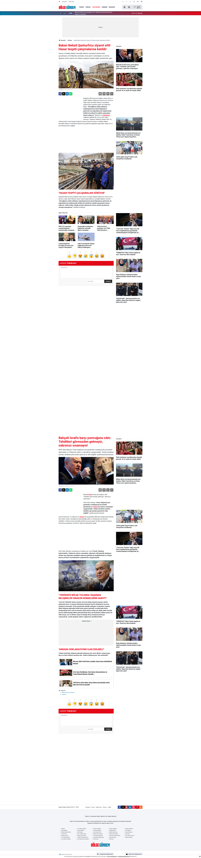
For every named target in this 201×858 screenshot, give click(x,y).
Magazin (112, 7)
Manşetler (64, 1)
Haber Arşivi (71, 1)
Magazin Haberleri (129, 828)
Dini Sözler (127, 833)
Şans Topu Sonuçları (81, 833)
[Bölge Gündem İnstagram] (130, 1)
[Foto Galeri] (141, 1)
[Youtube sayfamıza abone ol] (126, 807)
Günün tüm (137, 13)
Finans (81, 7)
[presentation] (60, 13)
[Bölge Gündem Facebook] (127, 1)
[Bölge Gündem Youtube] (134, 1)
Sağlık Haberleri (112, 830)
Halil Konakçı (80, 832)
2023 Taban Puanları (129, 835)
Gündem (104, 7)
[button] (104, 93)
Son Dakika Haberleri (81, 828)
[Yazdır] (100, 93)
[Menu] (124, 7)
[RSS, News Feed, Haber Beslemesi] (140, 807)
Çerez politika (110, 856)
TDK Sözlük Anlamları (98, 835)
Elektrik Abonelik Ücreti (66, 832)
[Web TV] (138, 1)
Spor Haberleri (64, 830)
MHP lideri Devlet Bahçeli (68, 692)
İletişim (105, 807)
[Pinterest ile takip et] (137, 807)
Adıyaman (106, 115)
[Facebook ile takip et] (119, 807)
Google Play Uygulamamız (106, 854)
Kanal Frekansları (129, 832)
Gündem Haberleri (113, 828)
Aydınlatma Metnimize (124, 856)
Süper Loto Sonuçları (113, 833)
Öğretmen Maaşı (128, 837)
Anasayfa (63, 40)
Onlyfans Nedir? (64, 835)
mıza (115, 856)
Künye (93, 807)
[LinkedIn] (67, 93)
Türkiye (95, 507)
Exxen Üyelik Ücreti (97, 832)
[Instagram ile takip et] (133, 807)
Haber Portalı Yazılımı (66, 854)
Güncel (88, 7)
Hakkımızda (99, 807)
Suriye (82, 517)
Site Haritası (95, 839)
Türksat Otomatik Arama (82, 837)
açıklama (64, 694)
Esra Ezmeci (64, 833)
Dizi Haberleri (128, 830)
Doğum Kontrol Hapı (81, 835)
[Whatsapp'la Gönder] (70, 93)
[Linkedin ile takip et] (130, 807)
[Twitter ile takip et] (123, 807)
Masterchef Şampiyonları (98, 837)
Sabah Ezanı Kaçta (113, 832)
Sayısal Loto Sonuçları (98, 833)
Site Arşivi (111, 839)
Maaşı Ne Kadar (112, 837)
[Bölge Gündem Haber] (67, 7)
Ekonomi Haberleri (97, 828)
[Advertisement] (70, 107)
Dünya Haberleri (80, 830)
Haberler (63, 828)
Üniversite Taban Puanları (114, 835)
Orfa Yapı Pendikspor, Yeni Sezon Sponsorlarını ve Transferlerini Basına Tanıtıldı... (94, 13)
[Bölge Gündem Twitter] (123, 1)
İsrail (90, 494)
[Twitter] (63, 93)
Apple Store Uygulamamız (135, 854)
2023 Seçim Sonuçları (66, 839)
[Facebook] (60, 93)
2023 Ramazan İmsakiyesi (83, 839)
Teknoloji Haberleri (97, 830)
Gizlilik (109, 807)
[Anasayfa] (59, 1)
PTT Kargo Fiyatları (65, 837)
